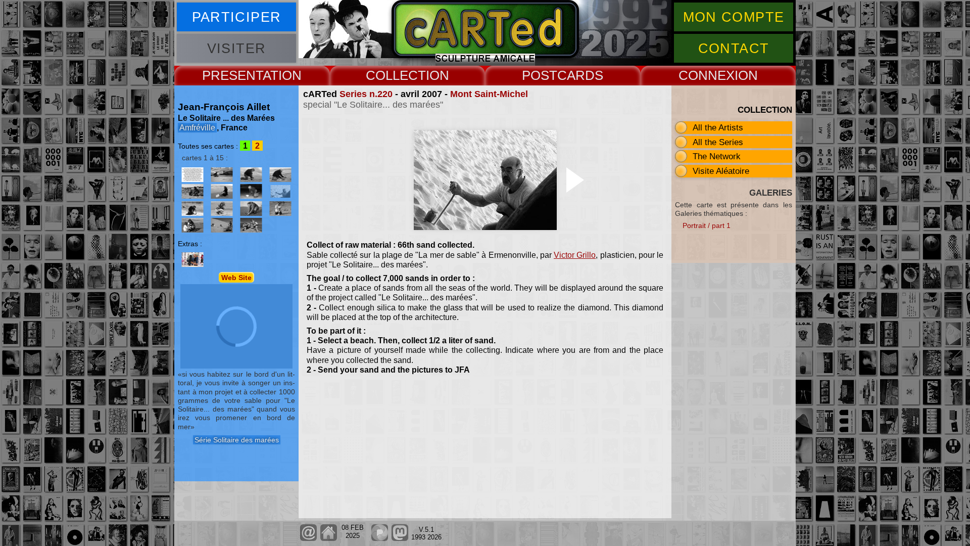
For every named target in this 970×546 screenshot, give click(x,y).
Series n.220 (366, 94)
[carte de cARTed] (192, 259)
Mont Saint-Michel (489, 94)
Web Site (236, 278)
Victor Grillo (575, 255)
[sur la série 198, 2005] (251, 174)
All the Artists (718, 127)
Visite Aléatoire (721, 171)
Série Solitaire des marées (237, 440)
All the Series (718, 142)
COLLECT (396, 75)
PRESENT (232, 75)
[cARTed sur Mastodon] (400, 538)
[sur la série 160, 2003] (192, 174)
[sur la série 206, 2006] (192, 191)
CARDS (580, 75)
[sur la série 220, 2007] (192, 208)
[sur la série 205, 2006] (280, 174)
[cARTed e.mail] (308, 538)
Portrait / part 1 (707, 225)
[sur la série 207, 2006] (221, 191)
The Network (717, 156)
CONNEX (706, 75)
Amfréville (197, 127)
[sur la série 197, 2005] (221, 174)
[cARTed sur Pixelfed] (380, 538)
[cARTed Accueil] (328, 538)
